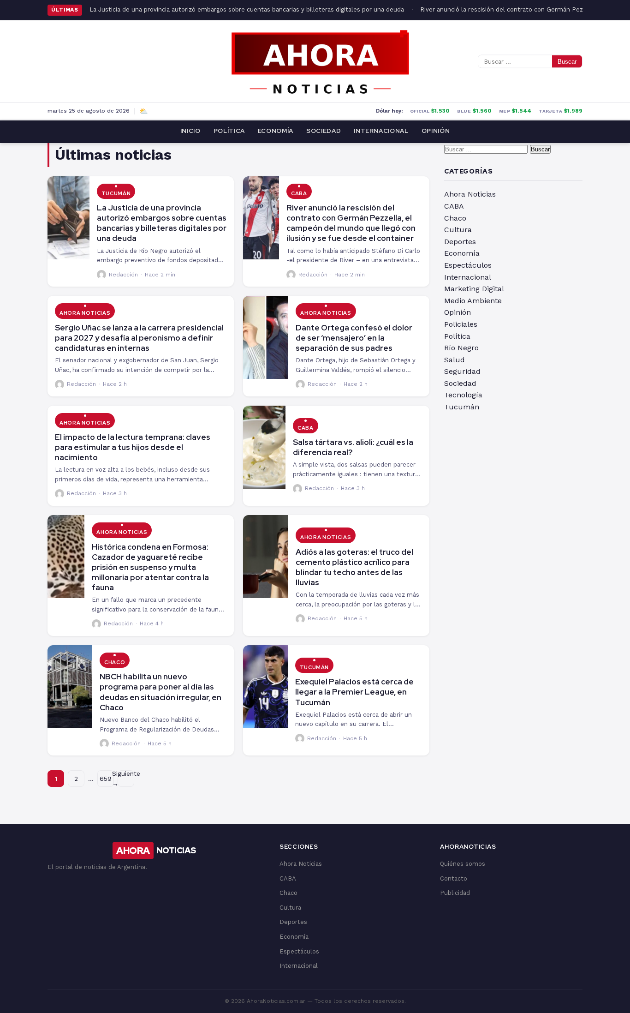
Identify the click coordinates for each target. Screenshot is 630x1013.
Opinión (436, 131)
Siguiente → (126, 778)
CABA (299, 193)
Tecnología (463, 394)
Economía (275, 131)
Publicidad (455, 892)
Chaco (114, 662)
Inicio (190, 131)
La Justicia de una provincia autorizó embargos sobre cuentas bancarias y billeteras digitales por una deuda (246, 9)
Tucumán (116, 193)
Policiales (460, 324)
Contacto (453, 878)
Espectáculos (468, 265)
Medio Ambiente (473, 300)
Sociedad (323, 131)
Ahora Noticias (84, 313)
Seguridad (462, 371)
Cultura (458, 229)
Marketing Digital (474, 288)
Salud (454, 359)
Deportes (460, 241)
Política (229, 131)
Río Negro (461, 347)
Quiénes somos (462, 863)
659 (106, 778)
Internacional (381, 131)
